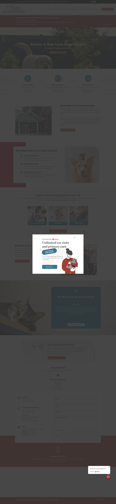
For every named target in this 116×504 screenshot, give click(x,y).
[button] (108, 477)
